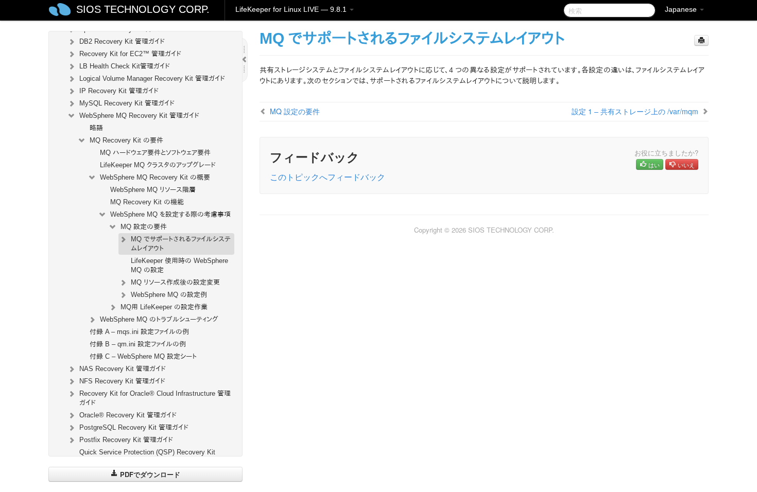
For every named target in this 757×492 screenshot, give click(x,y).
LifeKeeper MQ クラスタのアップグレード (158, 165)
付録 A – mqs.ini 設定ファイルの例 (139, 332)
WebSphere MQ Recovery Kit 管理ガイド (139, 115)
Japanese (682, 9)
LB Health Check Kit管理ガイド (124, 66)
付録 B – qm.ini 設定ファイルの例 (138, 344)
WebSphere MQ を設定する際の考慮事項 (170, 214)
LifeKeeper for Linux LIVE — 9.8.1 (292, 9)
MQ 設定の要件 (144, 227)
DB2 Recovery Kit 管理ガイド (122, 41)
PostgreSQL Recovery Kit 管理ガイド (133, 427)
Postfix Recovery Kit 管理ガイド (126, 440)
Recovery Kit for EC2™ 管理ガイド (130, 54)
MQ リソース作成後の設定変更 (175, 282)
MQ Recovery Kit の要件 (126, 140)
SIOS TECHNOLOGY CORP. (143, 9)
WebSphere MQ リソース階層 (153, 190)
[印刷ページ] (701, 40)
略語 (96, 128)
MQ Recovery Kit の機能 (147, 202)
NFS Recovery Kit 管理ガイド (122, 381)
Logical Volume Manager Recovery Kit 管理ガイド (152, 78)
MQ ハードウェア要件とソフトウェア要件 (155, 152)
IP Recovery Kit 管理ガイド (119, 91)
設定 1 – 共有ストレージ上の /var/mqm (635, 111)
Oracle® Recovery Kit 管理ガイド (128, 415)
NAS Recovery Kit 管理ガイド (122, 369)
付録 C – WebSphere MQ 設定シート (143, 356)
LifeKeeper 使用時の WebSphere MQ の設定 (179, 265)
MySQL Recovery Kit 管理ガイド (127, 103)
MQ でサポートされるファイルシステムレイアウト (181, 243)
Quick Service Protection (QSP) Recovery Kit (147, 452)
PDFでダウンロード (149, 474)
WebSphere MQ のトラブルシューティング (159, 319)
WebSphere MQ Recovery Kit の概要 (155, 177)
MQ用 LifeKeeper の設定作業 (164, 307)
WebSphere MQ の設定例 (169, 294)
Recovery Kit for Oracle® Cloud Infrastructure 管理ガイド (155, 398)
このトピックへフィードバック (327, 177)
